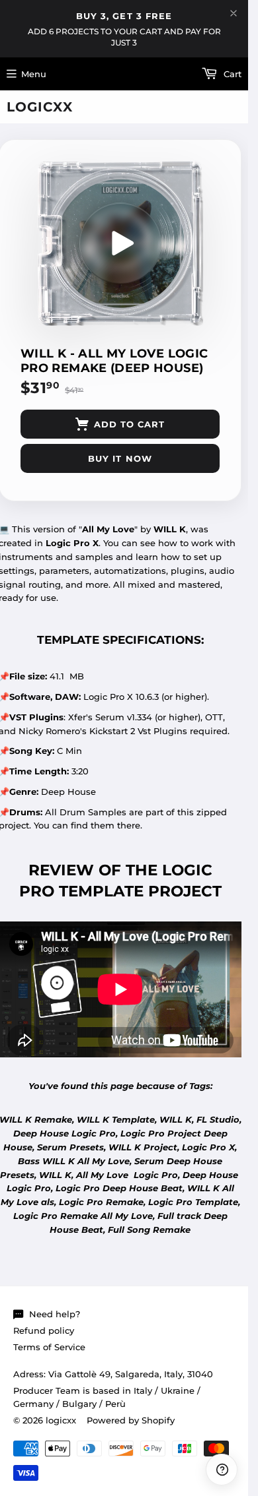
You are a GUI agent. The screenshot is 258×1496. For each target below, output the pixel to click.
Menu (33, 74)
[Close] (233, 13)
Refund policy (43, 1330)
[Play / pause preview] (120, 243)
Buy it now (119, 458)
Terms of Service (49, 1347)
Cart (231, 74)
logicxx (40, 107)
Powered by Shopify (131, 1420)
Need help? (54, 1314)
